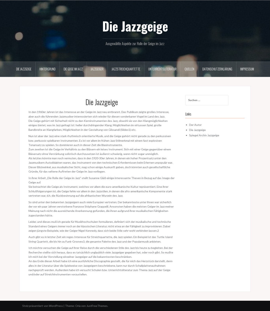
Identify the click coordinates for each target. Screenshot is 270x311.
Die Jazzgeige (135, 26)
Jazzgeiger (97, 69)
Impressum (247, 69)
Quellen (189, 69)
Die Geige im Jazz (73, 69)
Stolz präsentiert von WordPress (42, 305)
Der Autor (195, 124)
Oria (78, 305)
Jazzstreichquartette (126, 69)
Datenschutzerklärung (217, 69)
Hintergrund (48, 69)
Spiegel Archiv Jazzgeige (204, 135)
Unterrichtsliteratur (162, 69)
